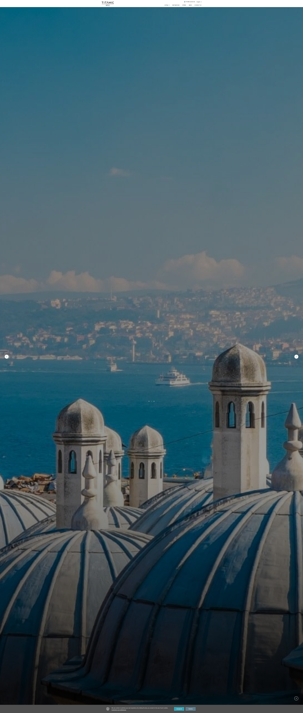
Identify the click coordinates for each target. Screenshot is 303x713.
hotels (166, 5)
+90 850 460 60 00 (190, 1)
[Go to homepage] (108, 3)
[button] (149, 401)
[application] (151, 709)
